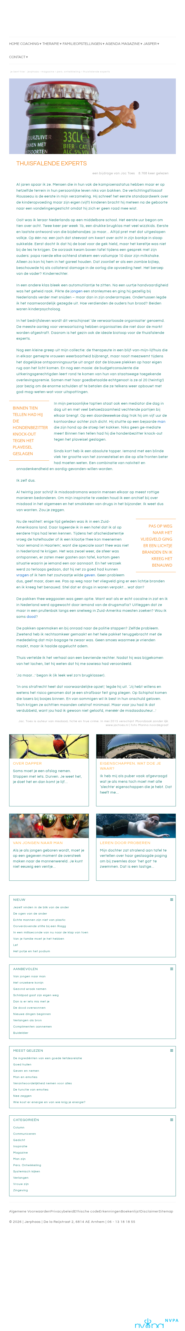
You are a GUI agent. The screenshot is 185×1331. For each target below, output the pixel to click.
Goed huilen (22, 1064)
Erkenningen (110, 1211)
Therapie (50, 44)
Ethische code (86, 1211)
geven (89, 575)
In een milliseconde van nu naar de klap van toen (50, 932)
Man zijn (19, 1159)
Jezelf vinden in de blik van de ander (41, 907)
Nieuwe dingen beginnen (32, 1014)
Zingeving (20, 1190)
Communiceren (24, 1133)
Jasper (150, 44)
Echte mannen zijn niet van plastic (39, 920)
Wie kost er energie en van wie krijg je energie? (49, 1102)
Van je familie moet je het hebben (38, 938)
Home (14, 44)
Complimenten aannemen (32, 1026)
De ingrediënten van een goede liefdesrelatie (47, 1058)
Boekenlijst (130, 1211)
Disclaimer (149, 1211)
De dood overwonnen (29, 1007)
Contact (17, 57)
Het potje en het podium (31, 951)
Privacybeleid (62, 1211)
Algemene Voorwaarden (29, 1211)
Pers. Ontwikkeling (68, 71)
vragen (22, 575)
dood (31, 617)
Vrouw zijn (21, 1184)
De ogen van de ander (30, 913)
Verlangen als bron (27, 1020)
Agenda (113, 44)
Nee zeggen (22, 1096)
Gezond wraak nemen (29, 989)
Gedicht (19, 1140)
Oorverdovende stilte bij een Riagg (39, 926)
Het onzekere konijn (28, 982)
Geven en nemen (26, 1070)
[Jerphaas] (59, 21)
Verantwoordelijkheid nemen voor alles (42, 1083)
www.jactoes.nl (116, 725)
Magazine (130, 44)
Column (19, 1127)
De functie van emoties (31, 1089)
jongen (77, 291)
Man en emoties (25, 1077)
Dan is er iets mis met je (31, 1001)
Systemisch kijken (26, 1171)
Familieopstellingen (82, 44)
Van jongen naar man (29, 976)
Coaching (29, 44)
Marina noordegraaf (153, 725)
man (161, 421)
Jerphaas (33, 71)
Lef (15, 945)
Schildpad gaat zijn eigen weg (36, 995)
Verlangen (21, 1177)
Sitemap (166, 1211)
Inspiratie (20, 1146)
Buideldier (20, 1033)
